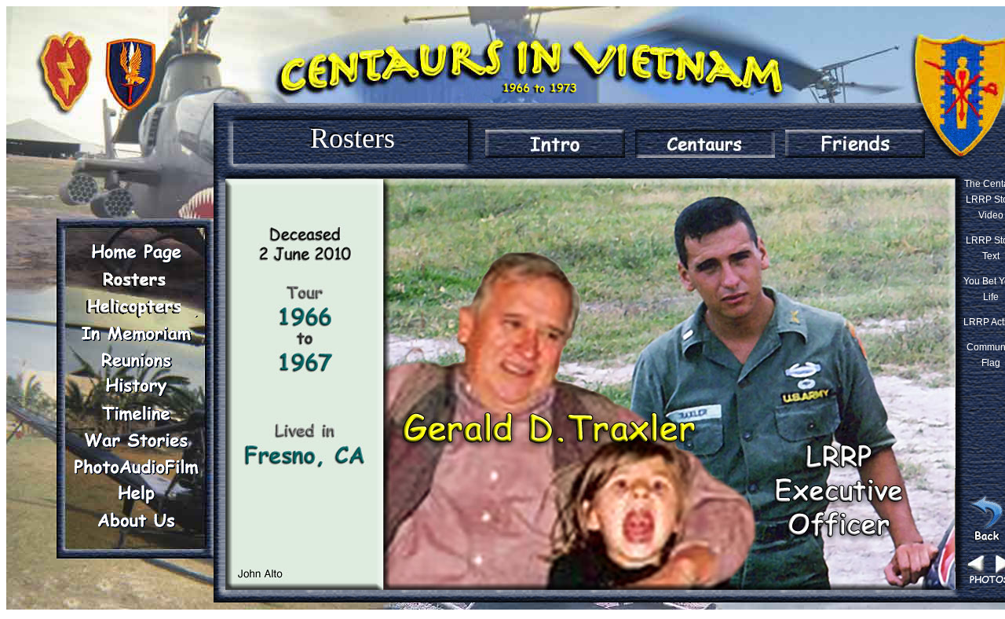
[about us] (136, 520)
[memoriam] (136, 333)
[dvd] (855, 144)
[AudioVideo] (136, 466)
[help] (136, 493)
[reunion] (136, 359)
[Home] (136, 253)
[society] (136, 306)
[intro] (555, 144)
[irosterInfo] (136, 279)
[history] (136, 386)
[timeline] (136, 413)
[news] (705, 144)
